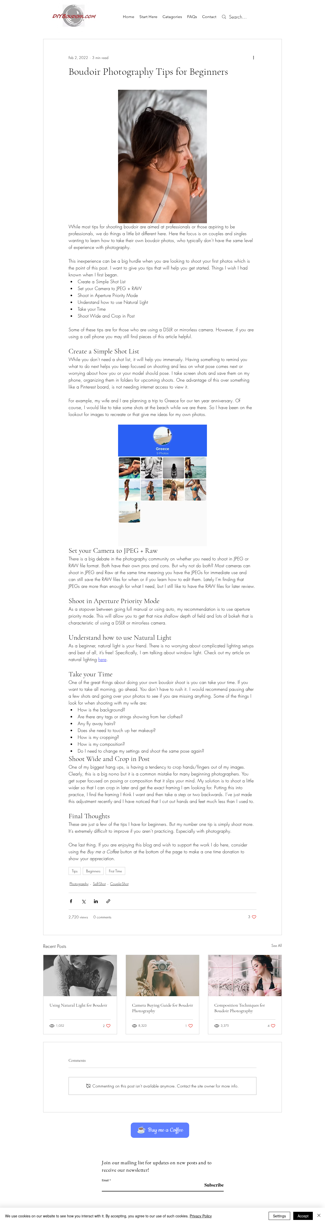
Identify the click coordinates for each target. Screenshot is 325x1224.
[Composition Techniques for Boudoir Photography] (245, 975)
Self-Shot (99, 883)
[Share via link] (108, 901)
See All (276, 945)
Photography (79, 883)
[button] (172, 16)
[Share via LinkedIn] (95, 901)
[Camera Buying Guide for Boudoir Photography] (162, 975)
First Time (115, 871)
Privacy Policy (201, 1215)
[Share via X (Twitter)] (83, 901)
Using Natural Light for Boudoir (78, 1005)
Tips (74, 871)
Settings (279, 1215)
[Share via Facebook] (71, 901)
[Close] (319, 1216)
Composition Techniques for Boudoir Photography (239, 1007)
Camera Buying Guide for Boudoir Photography (162, 1007)
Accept (303, 1215)
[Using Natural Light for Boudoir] (80, 975)
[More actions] (253, 57)
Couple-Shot (119, 883)
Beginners (93, 871)
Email (105, 1180)
